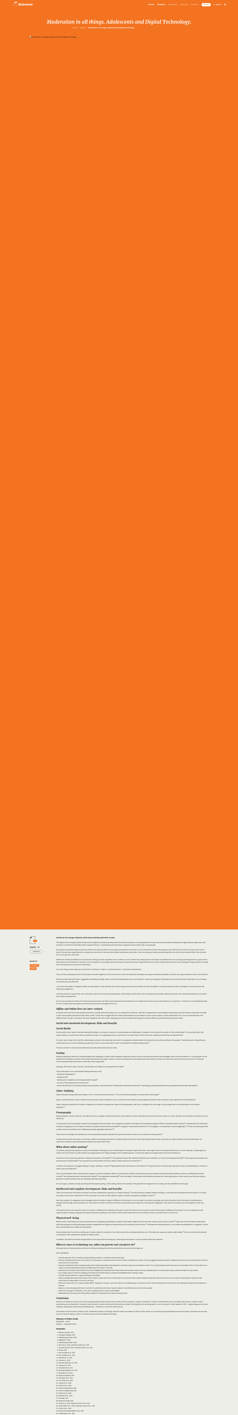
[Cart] (225, 4)
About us (184, 4)
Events (151, 4)
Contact (194, 4)
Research (161, 4)
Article (82, 27)
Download (36, 951)
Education (173, 4)
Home (75, 27)
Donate (206, 4)
